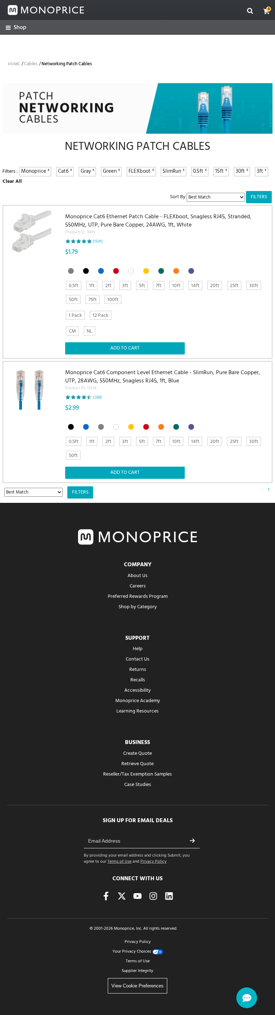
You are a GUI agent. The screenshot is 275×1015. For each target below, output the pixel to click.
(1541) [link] (98, 241)
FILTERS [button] (259, 197)
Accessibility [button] (137, 690)
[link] (16, 28)
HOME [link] (14, 64)
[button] (266, 11)
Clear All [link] (12, 181)
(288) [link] (97, 397)
